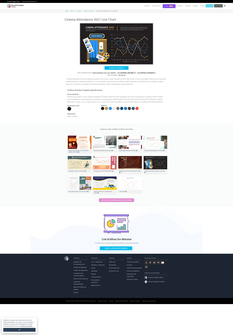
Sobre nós (112, 262)
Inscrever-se (209, 6)
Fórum (93, 268)
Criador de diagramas (81, 270)
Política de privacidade (134, 268)
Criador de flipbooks (80, 267)
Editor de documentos (81, 279)
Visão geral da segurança (149, 301)
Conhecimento (96, 277)
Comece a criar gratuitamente (116, 248)
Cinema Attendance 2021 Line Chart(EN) (104, 73)
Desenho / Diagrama (98, 265)
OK (19, 329)
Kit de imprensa (114, 268)
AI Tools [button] (168, 6)
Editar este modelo (116, 68)
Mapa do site (95, 285)
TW (122, 75)
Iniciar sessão (218, 6)
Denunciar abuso (132, 279)
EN (120, 75)
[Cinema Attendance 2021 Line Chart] (155, 173)
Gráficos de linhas (89, 11)
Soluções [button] (187, 6)
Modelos (79, 11)
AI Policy (129, 265)
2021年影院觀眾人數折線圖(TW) (126, 73)
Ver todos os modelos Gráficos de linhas (116, 200)
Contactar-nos (114, 271)
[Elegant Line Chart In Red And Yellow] (130, 173)
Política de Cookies (26, 326)
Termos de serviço (133, 262)
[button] (156, 5)
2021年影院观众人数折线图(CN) (146, 73)
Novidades (112, 265)
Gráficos (72, 11)
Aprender (94, 271)
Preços (202, 6)
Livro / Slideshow (96, 262)
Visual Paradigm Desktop (29, 1)
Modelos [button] (195, 6)
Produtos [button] (146, 6)
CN (124, 75)
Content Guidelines (133, 271)
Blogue (93, 274)
